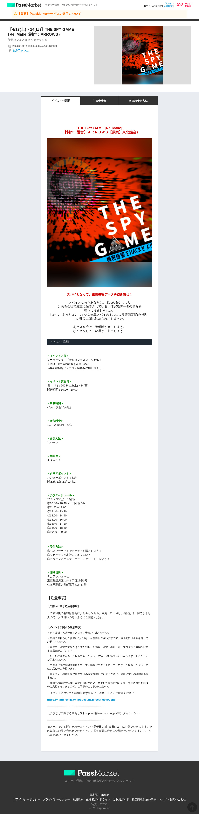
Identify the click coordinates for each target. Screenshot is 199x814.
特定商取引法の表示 (144, 799)
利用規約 (77, 799)
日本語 (94, 794)
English (104, 794)
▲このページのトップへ (192, 807)
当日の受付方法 (138, 100)
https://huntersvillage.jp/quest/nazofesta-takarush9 (81, 699)
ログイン (169, 3)
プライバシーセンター (56, 799)
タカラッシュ (20, 50)
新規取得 (168, 6)
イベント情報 (60, 100)
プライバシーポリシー (26, 799)
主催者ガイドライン (98, 799)
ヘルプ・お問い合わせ (172, 799)
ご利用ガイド (121, 799)
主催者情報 (99, 100)
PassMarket (24, 5)
